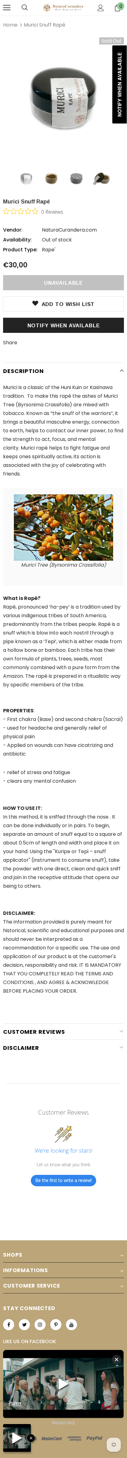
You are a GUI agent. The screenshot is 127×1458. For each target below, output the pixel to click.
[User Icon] (100, 8)
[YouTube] (71, 1324)
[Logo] (63, 7)
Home (10, 24)
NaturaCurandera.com (69, 229)
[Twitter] (24, 1324)
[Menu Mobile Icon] (6, 7)
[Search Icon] (25, 8)
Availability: (17, 239)
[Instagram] (40, 1324)
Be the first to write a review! (63, 1180)
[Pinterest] (55, 1324)
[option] (63, 97)
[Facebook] (8, 1324)
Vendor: (13, 229)
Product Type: (20, 249)
